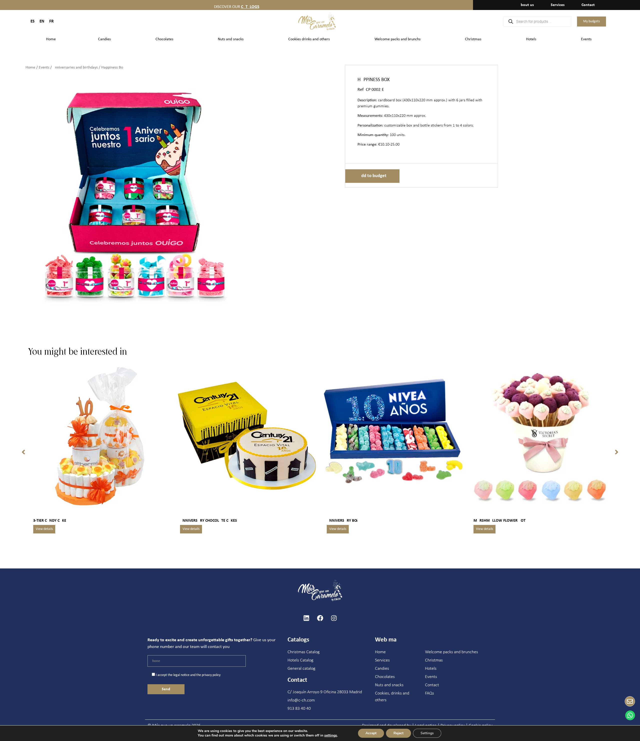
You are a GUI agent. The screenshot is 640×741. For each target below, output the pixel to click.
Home (51, 39)
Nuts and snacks (231, 39)
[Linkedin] (306, 618)
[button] (23, 452)
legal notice (181, 675)
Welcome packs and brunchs (397, 39)
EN (42, 21)
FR (51, 21)
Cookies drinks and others (309, 39)
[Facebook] (320, 618)
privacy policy (211, 675)
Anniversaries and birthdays (75, 68)
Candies (104, 39)
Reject (399, 733)
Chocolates (164, 39)
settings (330, 735)
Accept (371, 733)
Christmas (473, 39)
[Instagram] (334, 618)
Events (586, 39)
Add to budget (372, 176)
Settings (427, 733)
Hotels (531, 39)
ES (32, 21)
